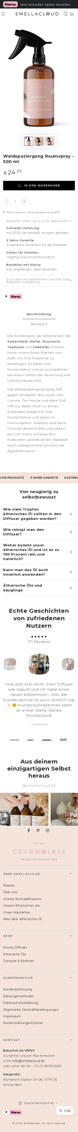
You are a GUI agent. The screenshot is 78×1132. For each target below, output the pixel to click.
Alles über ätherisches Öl (22, 919)
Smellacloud (32, 1123)
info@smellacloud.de (28, 1061)
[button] (65, 13)
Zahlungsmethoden (18, 996)
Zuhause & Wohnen (18, 961)
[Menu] (3, 13)
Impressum (12, 1016)
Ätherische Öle (14, 954)
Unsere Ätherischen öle (21, 905)
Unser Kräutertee (16, 912)
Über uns (10, 892)
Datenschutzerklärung (20, 1003)
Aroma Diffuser (15, 947)
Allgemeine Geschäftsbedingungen (31, 1010)
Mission (9, 885)
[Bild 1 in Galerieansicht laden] (28, 141)
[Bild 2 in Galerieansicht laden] (39, 141)
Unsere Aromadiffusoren (22, 899)
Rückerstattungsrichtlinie (23, 1023)
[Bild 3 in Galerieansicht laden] (49, 141)
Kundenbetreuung (17, 989)
